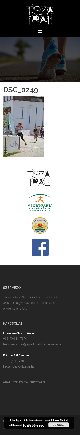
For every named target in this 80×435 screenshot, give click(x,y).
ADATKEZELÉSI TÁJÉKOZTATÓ (24, 382)
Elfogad (59, 425)
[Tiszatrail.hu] (40, 14)
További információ (33, 424)
